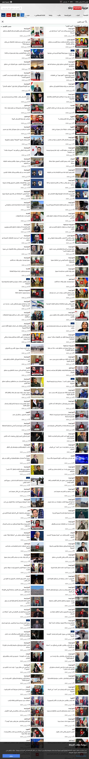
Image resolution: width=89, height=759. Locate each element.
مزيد (28, 15)
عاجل (14, 15)
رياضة (50, 15)
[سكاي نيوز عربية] (78, 8)
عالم (59, 15)
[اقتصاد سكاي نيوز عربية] (22, 15)
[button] (8, 15)
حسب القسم (6, 26)
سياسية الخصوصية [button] (81, 755)
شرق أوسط (67, 15)
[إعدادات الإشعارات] (18, 15)
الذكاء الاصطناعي (40, 15)
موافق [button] (11, 756)
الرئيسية (85, 15)
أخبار (78, 15)
